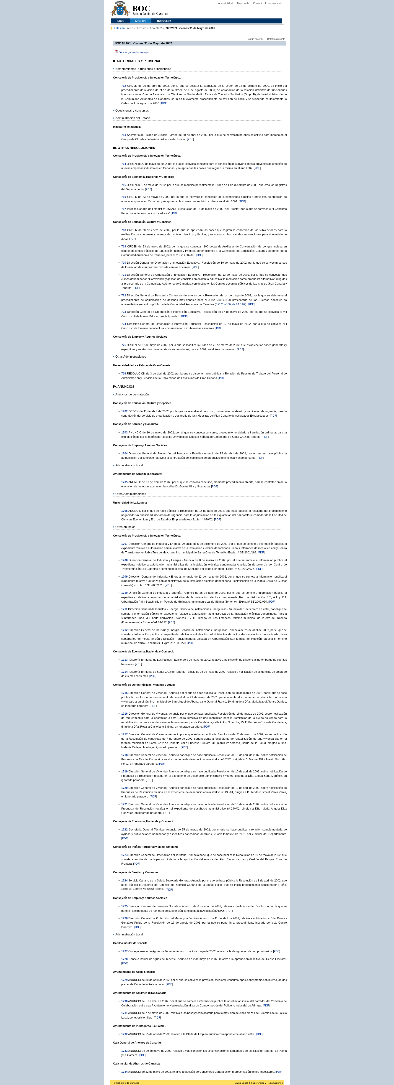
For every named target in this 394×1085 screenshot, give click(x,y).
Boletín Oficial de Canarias (150, 9)
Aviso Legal (241, 1083)
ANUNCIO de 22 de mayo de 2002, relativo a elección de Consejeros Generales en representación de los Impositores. (201, 1071)
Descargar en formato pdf (134, 52)
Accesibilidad (225, 3)
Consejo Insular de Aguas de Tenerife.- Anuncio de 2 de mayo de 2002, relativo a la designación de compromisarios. (200, 951)
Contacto (258, 3)
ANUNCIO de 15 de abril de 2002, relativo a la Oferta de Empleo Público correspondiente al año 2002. (191, 1034)
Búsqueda (164, 21)
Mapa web (243, 3)
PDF (164, 103)
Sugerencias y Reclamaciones (267, 1083)
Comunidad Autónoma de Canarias (120, 9)
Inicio (120, 21)
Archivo (141, 21)
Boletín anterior (255, 39)
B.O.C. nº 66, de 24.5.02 (230, 304)
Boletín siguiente (276, 39)
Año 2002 (156, 28)
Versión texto (275, 3)
